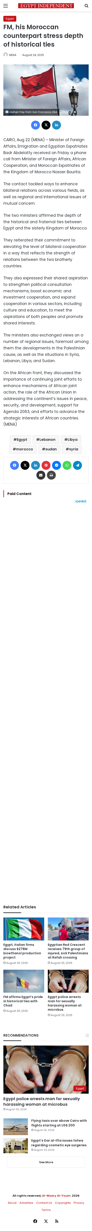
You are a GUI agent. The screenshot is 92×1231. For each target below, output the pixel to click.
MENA (12, 55)
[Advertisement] (46, 703)
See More (46, 1162)
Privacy (79, 1203)
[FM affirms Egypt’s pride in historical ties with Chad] (23, 981)
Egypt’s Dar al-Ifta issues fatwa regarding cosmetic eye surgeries (59, 1142)
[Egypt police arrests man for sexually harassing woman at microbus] (68, 981)
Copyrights (63, 1203)
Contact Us (44, 1203)
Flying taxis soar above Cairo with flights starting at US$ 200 (59, 1123)
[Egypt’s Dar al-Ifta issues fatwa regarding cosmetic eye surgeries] (15, 1145)
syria (73, 449)
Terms (46, 1210)
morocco (24, 449)
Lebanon (47, 439)
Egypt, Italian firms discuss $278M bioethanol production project (22, 951)
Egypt (10, 18)
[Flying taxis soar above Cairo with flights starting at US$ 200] (15, 1126)
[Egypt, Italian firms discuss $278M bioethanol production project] (23, 929)
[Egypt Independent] (46, 5)
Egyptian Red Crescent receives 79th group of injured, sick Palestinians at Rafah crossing (68, 951)
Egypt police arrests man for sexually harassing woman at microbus (65, 1003)
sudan (51, 449)
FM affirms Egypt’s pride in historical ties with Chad (23, 1001)
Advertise (26, 1203)
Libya (72, 439)
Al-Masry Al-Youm (56, 1196)
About (12, 1203)
